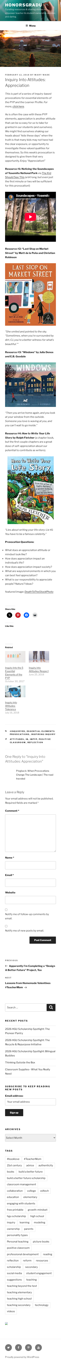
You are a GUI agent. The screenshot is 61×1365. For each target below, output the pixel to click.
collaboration (15, 1190)
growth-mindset (37, 1209)
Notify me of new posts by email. (24, 930)
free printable (15, 1209)
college (31, 1190)
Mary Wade (42, 75)
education (13, 1197)
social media (14, 1273)
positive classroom (18, 1247)
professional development (23, 1254)
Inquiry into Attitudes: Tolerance (11, 706)
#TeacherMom (32, 1159)
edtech (44, 1190)
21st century (14, 1165)
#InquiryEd (17, 731)
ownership (13, 1228)
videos (11, 1311)
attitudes (17, 739)
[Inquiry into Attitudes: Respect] (39, 657)
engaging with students (21, 1203)
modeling (39, 1222)
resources (42, 1260)
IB (27, 739)
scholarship (14, 1267)
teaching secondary (18, 1305)
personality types (17, 1235)
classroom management (21, 1184)
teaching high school (19, 1298)
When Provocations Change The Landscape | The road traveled (34, 774)
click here (18, 106)
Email (9, 875)
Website (10, 892)
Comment (12, 810)
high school (37, 1216)
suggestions (14, 1279)
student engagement (39, 1273)
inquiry (11, 1222)
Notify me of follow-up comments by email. (27, 916)
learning (24, 1222)
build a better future (31, 1171)
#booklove (13, 1159)
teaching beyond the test (22, 1285)
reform (27, 1260)
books (10, 1171)
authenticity (45, 1165)
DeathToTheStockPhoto (39, 591)
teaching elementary (19, 1292)
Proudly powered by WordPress (22, 1357)
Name (9, 857)
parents (28, 1228)
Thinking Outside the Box (20, 1062)
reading (47, 1254)
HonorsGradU (23, 5)
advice (30, 1165)
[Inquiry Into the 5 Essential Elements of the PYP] (15, 657)
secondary (31, 1267)
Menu (32, 25)
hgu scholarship (16, 1216)
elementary (30, 1197)
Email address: (14, 1095)
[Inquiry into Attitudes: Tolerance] (15, 691)
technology (41, 1305)
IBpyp (33, 739)
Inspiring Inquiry (43, 734)
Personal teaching (17, 1241)
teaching (31, 1279)
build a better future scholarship (26, 1178)
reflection (35, 742)
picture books (41, 1241)
